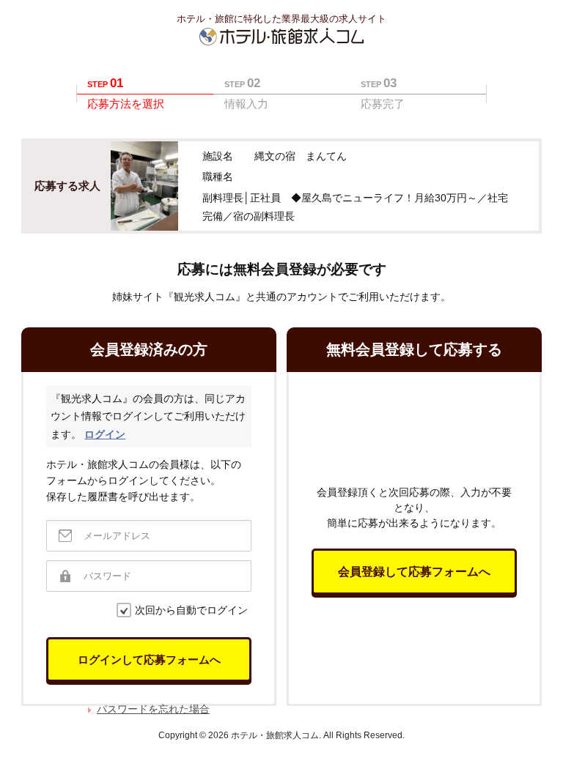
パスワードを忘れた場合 (153, 709)
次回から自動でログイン (191, 610)
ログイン (104, 434)
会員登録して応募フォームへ (414, 571)
